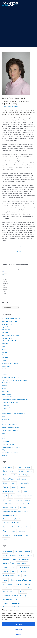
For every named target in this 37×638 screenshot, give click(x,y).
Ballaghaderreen (6, 329)
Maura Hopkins (26, 503)
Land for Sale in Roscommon (10, 402)
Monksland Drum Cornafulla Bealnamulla (13, 413)
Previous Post (18, 247)
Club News (5, 357)
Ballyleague (5, 343)
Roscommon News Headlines (10, 427)
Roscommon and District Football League (15, 511)
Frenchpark (22, 487)
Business (4, 349)
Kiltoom (27, 500)
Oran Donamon (6, 419)
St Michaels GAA (23, 531)
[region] (18, 622)
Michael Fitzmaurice (9, 507)
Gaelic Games (6, 383)
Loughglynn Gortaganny (9, 408)
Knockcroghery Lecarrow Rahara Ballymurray (15, 399)
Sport (3, 439)
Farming (4, 374)
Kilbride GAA (18, 500)
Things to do (5, 450)
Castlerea (4, 355)
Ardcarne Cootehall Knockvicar (11, 318)
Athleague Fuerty (7, 324)
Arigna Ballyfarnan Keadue (9, 321)
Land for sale (7, 503)
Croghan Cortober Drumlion (10, 363)
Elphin (3, 371)
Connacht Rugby (24, 475)
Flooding (14, 487)
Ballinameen (5, 332)
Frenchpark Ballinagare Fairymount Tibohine (14, 380)
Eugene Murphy (24, 483)
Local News (5, 405)
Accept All (18, 624)
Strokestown (5, 441)
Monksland (23, 507)
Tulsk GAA (6, 539)
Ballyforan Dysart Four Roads (10, 341)
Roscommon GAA (9, 527)
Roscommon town (23, 527)
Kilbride (10, 500)
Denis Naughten (21, 479)
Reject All (18, 634)
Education (5, 369)
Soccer (4, 436)
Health (4, 388)
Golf (18, 491)
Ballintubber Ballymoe (8, 338)
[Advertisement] (18, 27)
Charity (14, 475)
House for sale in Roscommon (21, 496)
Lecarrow (16, 503)
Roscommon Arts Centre (10, 515)
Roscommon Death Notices (10, 425)
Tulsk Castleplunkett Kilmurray (10, 453)
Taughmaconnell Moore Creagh (11, 447)
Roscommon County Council (11, 519)
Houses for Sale (6, 391)
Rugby (3, 433)
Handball (4, 385)
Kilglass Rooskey (6, 394)
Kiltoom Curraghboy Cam (9, 397)
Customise (18, 629)
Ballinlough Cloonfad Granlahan (11, 335)
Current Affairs (7, 106)
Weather (4, 455)
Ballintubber (18, 467)
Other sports (5, 422)
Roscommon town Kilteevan (10, 430)
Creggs (4, 360)
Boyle (3, 346)
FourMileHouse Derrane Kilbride (11, 377)
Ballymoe (27, 467)
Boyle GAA (13, 471)
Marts (3, 411)
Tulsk (26, 535)
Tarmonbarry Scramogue (9, 444)
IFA (4, 500)
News (3, 416)
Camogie (4, 352)
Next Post (18, 251)
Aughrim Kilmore (6, 327)
